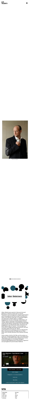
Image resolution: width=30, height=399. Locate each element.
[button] (25, 140)
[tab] (15, 369)
